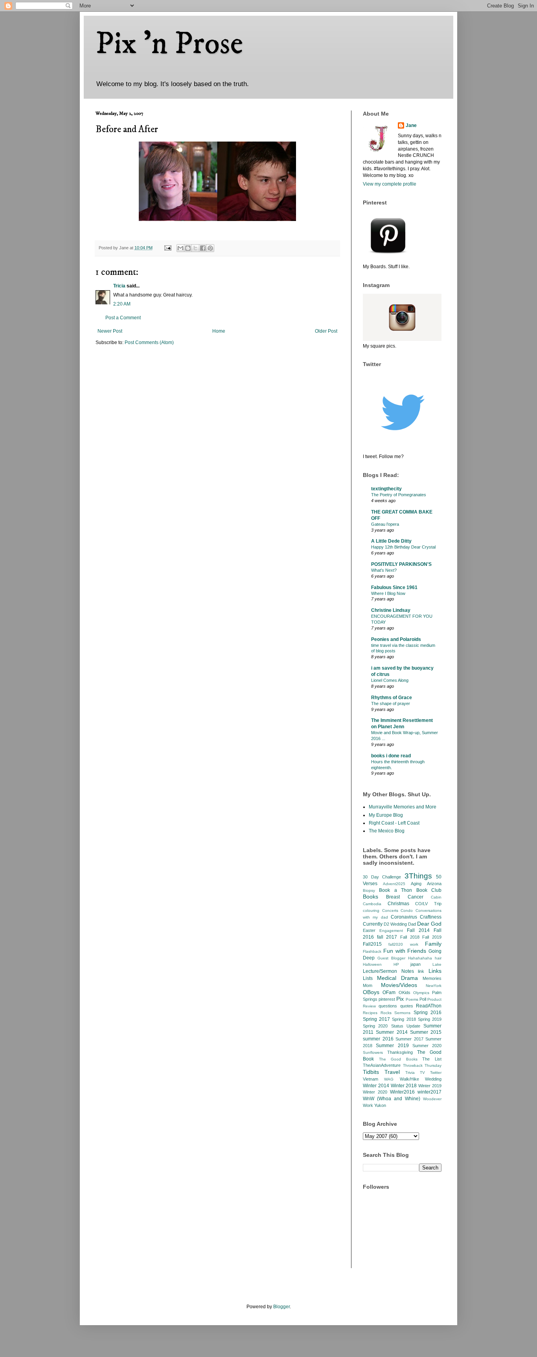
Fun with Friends (405, 951)
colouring (371, 910)
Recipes (370, 1013)
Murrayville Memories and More (402, 807)
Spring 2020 (375, 1026)
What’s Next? (384, 570)
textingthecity (386, 489)
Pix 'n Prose (169, 44)
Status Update (405, 1026)
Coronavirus (404, 917)
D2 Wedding (395, 924)
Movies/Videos (399, 985)
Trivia (410, 1072)
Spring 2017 (376, 1019)
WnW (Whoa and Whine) (391, 1098)
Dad (412, 924)
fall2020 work (403, 944)
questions (388, 1005)
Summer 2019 (392, 1045)
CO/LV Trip (428, 903)
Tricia (119, 286)
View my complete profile (389, 184)
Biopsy (369, 890)
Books (370, 896)
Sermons (402, 1013)
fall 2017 (387, 937)
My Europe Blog (386, 815)
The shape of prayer (390, 703)
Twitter (435, 1072)
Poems (412, 999)
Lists (368, 978)
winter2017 (429, 1092)
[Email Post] (167, 247)
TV (422, 1072)
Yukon (380, 1105)
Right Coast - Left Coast (394, 823)
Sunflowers (373, 1052)
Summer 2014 (391, 1032)
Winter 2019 (429, 1085)
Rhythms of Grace (391, 697)
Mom (367, 985)
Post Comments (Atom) (149, 342)
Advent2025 (394, 884)
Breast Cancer (404, 897)
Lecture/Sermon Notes (388, 971)
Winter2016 (402, 1092)
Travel (392, 1072)
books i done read (391, 756)
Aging (416, 883)
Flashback (372, 951)
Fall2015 (372, 944)
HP (396, 964)
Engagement (391, 930)
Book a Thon (395, 890)
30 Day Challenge (382, 877)
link (421, 971)
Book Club (428, 890)
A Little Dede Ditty (391, 541)
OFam (389, 992)
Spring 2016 (428, 1012)
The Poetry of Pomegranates (398, 494)
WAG (389, 1079)
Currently (373, 924)
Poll (422, 999)
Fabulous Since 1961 (394, 587)
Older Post (326, 331)
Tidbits (371, 1072)
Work (368, 1105)
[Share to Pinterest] (210, 248)
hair (438, 958)
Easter (369, 930)
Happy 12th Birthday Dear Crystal (403, 547)
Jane (411, 125)
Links (434, 971)
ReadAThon (428, 1006)
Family (433, 944)
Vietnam (370, 1079)
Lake (436, 964)
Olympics (421, 993)
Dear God (429, 924)
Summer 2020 (426, 1045)
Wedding (433, 1079)
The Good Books (398, 1059)
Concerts (390, 910)
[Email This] (180, 248)
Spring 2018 (404, 1019)
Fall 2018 (409, 937)
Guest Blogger (391, 958)
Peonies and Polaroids (396, 639)
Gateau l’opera (385, 524)
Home (218, 331)
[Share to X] (195, 248)
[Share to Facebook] (203, 248)
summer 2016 (378, 1039)
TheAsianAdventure (382, 1065)
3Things (418, 876)
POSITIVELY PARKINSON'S (401, 564)
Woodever (432, 1099)
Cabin (436, 897)
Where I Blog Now (388, 593)
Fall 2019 (431, 937)
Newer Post (109, 331)
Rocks (386, 1013)
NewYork (433, 985)
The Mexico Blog (387, 831)
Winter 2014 (376, 1085)
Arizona (434, 883)
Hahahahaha (420, 958)
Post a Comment (123, 317)
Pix (400, 999)
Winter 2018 (404, 1085)
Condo (407, 910)
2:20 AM (122, 304)
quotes (406, 1005)
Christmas (398, 903)
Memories (432, 978)
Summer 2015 (425, 1032)
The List (431, 1059)
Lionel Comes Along (389, 680)
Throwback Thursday (422, 1065)
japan (415, 964)
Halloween (372, 964)
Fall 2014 (418, 930)
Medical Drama (397, 978)
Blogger (281, 1306)
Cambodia (372, 904)
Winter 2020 (375, 1092)
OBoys (371, 992)
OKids (404, 992)
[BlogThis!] (188, 248)
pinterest (387, 999)
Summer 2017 (409, 1039)
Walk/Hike (409, 1079)
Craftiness (430, 917)
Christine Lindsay (390, 610)
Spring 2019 (429, 1019)
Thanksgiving (400, 1052)
